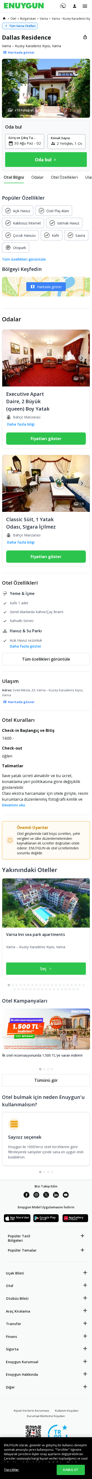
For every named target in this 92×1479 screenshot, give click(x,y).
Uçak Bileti (15, 1273)
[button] (46, 88)
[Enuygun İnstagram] (36, 1195)
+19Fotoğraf (24, 110)
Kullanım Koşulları (67, 1410)
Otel (9, 1285)
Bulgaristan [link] (28, 18)
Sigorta (12, 1349)
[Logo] (24, 6)
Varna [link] (44, 18)
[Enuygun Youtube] (66, 1195)
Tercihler (11, 1469)
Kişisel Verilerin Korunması (31, 1410)
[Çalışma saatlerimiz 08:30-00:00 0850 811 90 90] (62, 4)
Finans (11, 1336)
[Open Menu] (85, 6)
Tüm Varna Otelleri (22, 26)
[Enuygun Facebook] (26, 1195)
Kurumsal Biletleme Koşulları (46, 1416)
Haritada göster (49, 286)
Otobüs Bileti (17, 1298)
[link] (4, 18)
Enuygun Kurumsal (22, 1362)
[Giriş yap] (74, 6)
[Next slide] (81, 358)
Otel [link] (13, 18)
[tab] (14, 177)
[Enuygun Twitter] (46, 1195)
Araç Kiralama (18, 1311)
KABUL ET (70, 1469)
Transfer (13, 1323)
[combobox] (27, 143)
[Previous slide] (10, 358)
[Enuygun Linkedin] (56, 1195)
